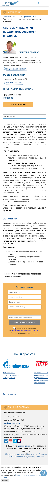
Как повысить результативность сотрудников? (10, 375)
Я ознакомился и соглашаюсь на (24, 329)
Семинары (16, 16)
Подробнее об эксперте (16, 68)
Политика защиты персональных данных (27, 455)
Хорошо (5, 481)
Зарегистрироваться (24, 322)
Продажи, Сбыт (29, 16)
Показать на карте (14, 82)
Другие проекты (9, 394)
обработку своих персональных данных (25, 330)
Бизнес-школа (24, 446)
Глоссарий (39, 456)
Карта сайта (32, 454)
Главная (6, 16)
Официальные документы (15, 454)
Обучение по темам (18, 407)
